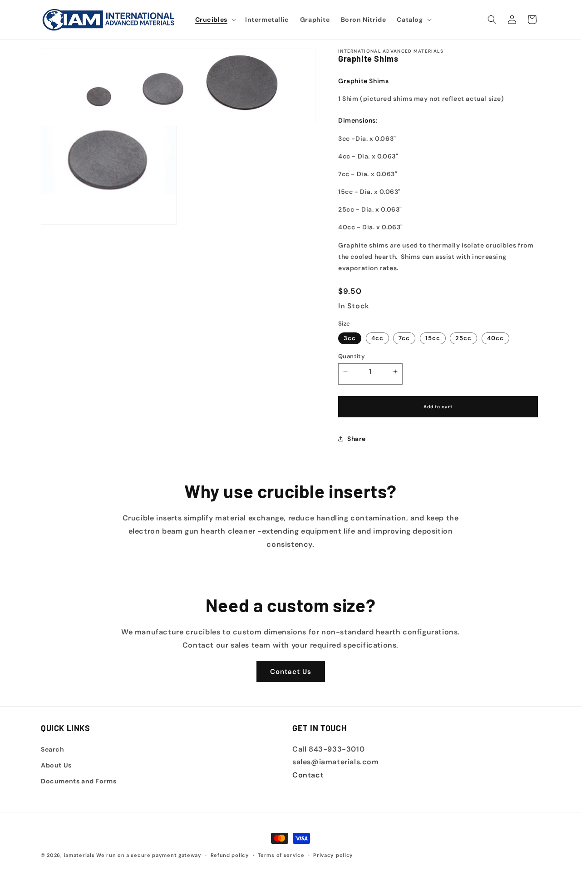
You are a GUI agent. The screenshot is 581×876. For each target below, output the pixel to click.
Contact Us (290, 671)
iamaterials (79, 855)
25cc (463, 338)
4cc (377, 338)
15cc (432, 338)
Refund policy (230, 854)
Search (52, 749)
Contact (308, 775)
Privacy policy (333, 854)
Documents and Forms (78, 781)
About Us (56, 765)
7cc (404, 338)
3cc (350, 338)
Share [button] (356, 439)
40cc (495, 338)
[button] (215, 19)
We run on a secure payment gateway (149, 855)
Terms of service (281, 854)
